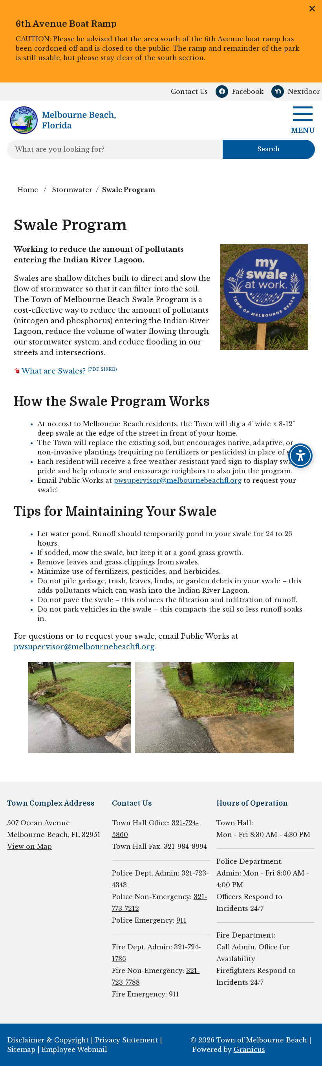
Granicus (249, 1049)
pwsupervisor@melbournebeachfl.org (178, 480)
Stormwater (72, 190)
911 (181, 920)
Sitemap (21, 1049)
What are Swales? (69, 371)
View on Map (29, 846)
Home (28, 190)
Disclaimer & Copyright (48, 1040)
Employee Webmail (74, 1049)
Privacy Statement (126, 1040)
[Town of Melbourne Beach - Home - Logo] (62, 120)
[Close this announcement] (313, 8)
